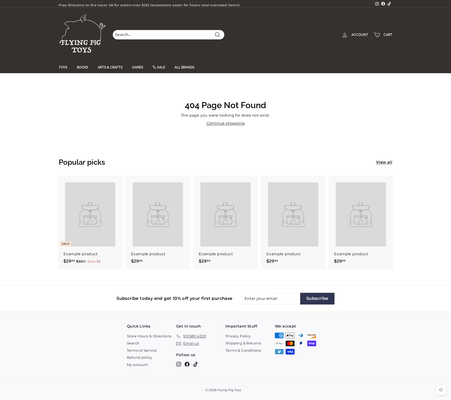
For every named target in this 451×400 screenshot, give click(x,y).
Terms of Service (142, 350)
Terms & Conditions (243, 350)
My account (137, 364)
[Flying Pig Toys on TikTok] (195, 364)
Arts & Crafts (110, 67)
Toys (63, 67)
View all (384, 162)
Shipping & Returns (243, 343)
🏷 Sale (159, 67)
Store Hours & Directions (149, 336)
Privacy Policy (238, 336)
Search (133, 343)
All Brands (184, 67)
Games (137, 67)
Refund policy (139, 357)
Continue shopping (225, 123)
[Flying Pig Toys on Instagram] (178, 364)
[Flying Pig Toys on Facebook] (187, 364)
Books (82, 67)
